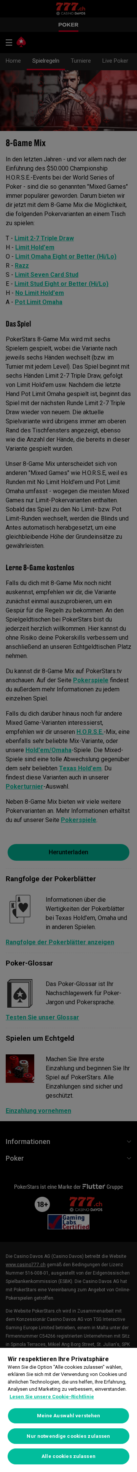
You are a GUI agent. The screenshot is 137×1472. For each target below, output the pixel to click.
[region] (68, 1410)
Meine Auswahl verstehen (68, 1415)
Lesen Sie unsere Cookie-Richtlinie (52, 1396)
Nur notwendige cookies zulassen (68, 1436)
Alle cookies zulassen (68, 1456)
